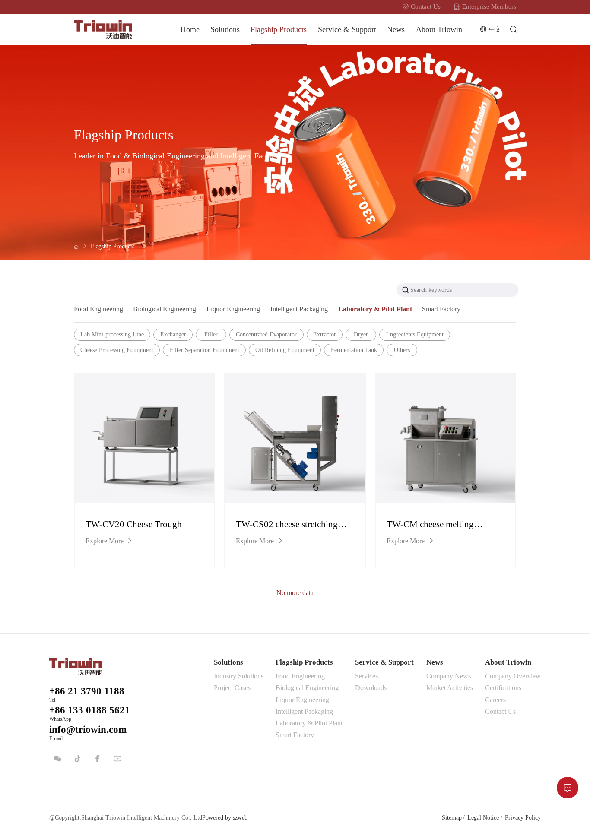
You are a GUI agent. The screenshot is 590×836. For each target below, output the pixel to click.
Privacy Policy (523, 817)
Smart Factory (295, 735)
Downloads (371, 688)
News (396, 29)
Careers (495, 700)
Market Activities (449, 688)
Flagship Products (279, 29)
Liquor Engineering (302, 700)
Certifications (503, 688)
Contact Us (426, 6)
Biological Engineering (307, 688)
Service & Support (347, 29)
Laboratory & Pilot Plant (309, 723)
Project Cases (232, 688)
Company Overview (513, 676)
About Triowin (439, 29)
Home (190, 29)
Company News (448, 676)
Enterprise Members (489, 6)
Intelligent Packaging (304, 711)
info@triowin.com (88, 729)
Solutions (225, 29)
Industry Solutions (238, 676)
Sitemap (452, 817)
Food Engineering (300, 676)
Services (366, 676)
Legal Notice (483, 817)
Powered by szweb (224, 817)
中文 (495, 29)
